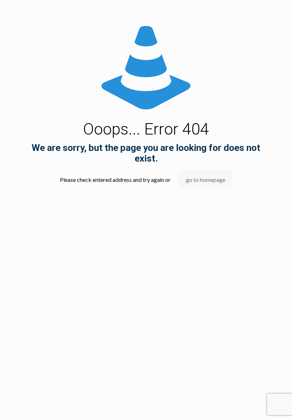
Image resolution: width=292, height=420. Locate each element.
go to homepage (205, 179)
